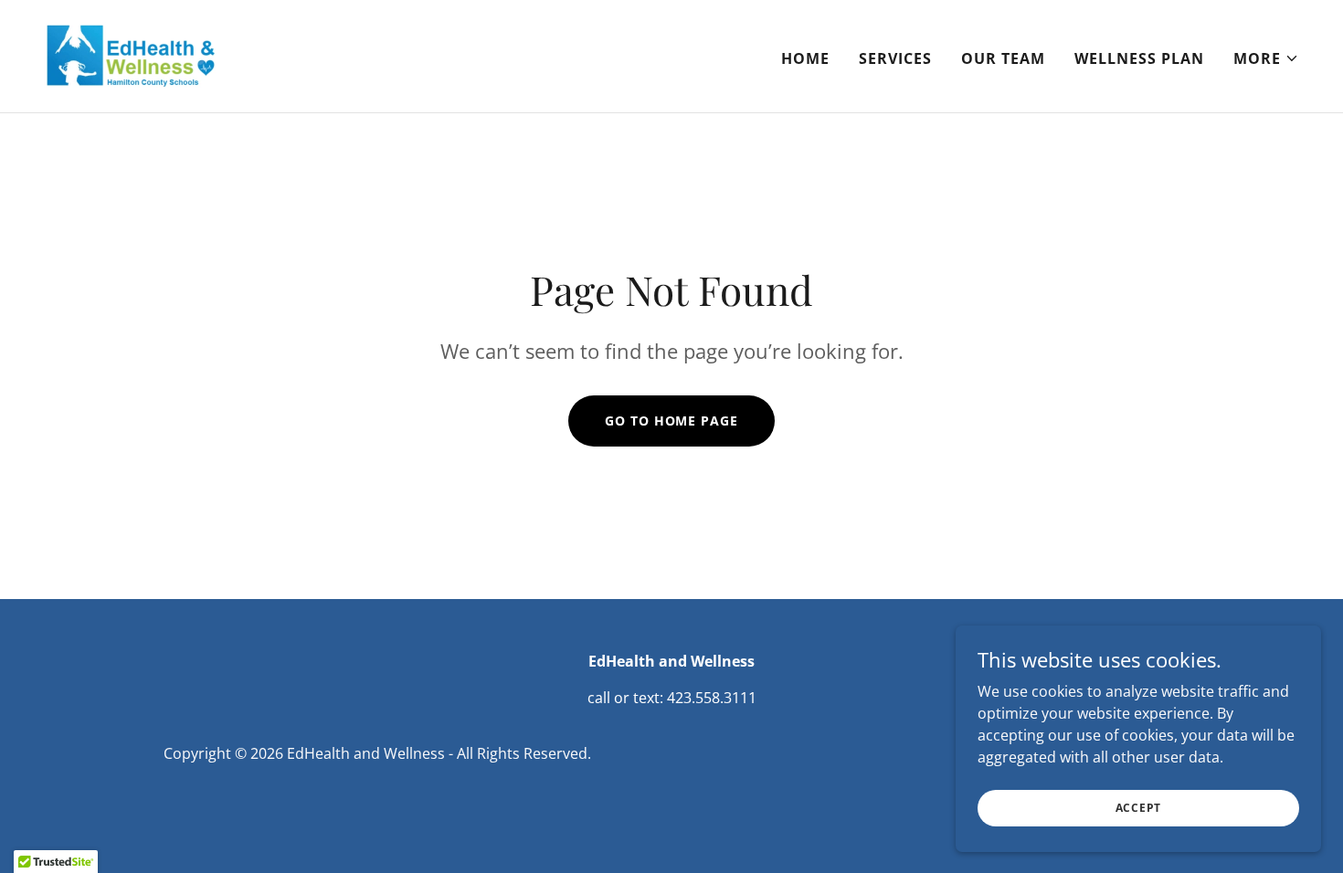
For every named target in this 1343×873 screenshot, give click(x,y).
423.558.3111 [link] (711, 698)
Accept (1139, 807)
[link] (131, 55)
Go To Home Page (671, 420)
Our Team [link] (1003, 58)
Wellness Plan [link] (1139, 58)
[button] (1266, 58)
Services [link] (895, 58)
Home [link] (805, 58)
